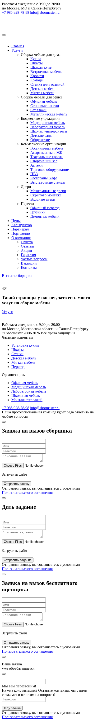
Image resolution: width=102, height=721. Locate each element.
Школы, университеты (48, 131)
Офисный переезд (45, 208)
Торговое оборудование (49, 170)
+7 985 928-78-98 (15, 12)
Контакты (29, 267)
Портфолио (20, 233)
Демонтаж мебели (45, 216)
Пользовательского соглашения (27, 493)
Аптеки (36, 165)
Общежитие (40, 140)
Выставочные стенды (47, 182)
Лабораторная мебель (47, 127)
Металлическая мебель (48, 114)
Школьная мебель (25, 396)
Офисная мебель (43, 101)
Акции (26, 250)
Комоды (36, 80)
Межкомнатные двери (48, 191)
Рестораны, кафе (43, 178)
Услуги (17, 50)
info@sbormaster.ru (45, 12)
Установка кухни (25, 345)
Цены (16, 221)
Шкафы (36, 63)
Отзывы (27, 246)
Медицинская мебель (47, 123)
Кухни (35, 59)
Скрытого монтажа (45, 195)
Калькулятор (21, 225)
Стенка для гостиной (47, 84)
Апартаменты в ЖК (46, 152)
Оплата (27, 242)
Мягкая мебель (42, 93)
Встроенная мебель (45, 72)
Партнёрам (20, 229)
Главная (17, 46)
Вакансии (29, 263)
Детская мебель (42, 89)
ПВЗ (34, 174)
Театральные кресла (46, 157)
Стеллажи (38, 110)
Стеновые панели (44, 106)
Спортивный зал (43, 161)
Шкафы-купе (40, 67)
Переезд (17, 367)
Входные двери (42, 199)
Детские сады (41, 135)
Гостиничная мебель (46, 148)
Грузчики (38, 212)
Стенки (17, 354)
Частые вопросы (34, 259)
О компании (21, 238)
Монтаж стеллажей (26, 400)
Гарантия (28, 255)
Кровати (37, 76)
